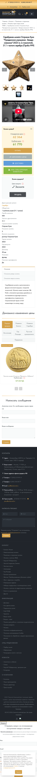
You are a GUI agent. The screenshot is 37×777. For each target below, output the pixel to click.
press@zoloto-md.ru (9, 501)
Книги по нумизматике (10, 591)
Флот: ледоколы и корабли (12, 580)
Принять (18, 772)
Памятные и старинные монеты (13, 555)
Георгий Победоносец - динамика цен (15, 667)
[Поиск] (19, 14)
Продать (17, 194)
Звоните (19, 186)
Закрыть (3, 723)
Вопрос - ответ (8, 619)
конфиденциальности (9, 768)
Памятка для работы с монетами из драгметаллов (19, 622)
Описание (7, 269)
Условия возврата (9, 625)
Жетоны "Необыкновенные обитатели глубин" (17, 577)
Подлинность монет (9, 608)
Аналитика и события (10, 662)
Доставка (19, 163)
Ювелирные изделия (10, 582)
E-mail (1, 749)
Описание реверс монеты (12, 274)
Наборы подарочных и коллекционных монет (17, 585)
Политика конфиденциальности (13, 630)
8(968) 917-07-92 (20, 499)
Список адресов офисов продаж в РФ (15, 473)
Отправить (6, 535)
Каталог (5, 545)
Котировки (7, 670)
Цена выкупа (16, 184)
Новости (5, 657)
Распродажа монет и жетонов (13, 653)
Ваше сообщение (8, 426)
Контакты (6, 679)
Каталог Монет (8, 549)
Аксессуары (7, 569)
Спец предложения (10, 643)
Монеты (6, 627)
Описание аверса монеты (12, 278)
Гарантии (6, 614)
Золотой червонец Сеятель (12, 563)
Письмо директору (9, 684)
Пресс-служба (8, 687)
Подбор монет (8, 647)
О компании (7, 675)
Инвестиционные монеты (11, 552)
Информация (7, 598)
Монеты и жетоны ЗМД (11, 558)
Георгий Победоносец (10, 560)
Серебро (5, 205)
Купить (18, 150)
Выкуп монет (7, 616)
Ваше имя (5, 417)
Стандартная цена (17, 134)
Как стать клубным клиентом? (19, 171)
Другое (6, 593)
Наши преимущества (10, 682)
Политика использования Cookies (13, 633)
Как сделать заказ (9, 605)
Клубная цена (18, 378)
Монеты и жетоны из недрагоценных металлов (18, 588)
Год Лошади (7, 571)
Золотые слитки (8, 566)
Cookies (16, 766)
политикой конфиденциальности (10, 532)
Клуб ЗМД (7, 611)
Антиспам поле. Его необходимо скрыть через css (17, 407)
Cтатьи (5, 664)
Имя (1, 740)
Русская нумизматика (10, 574)
